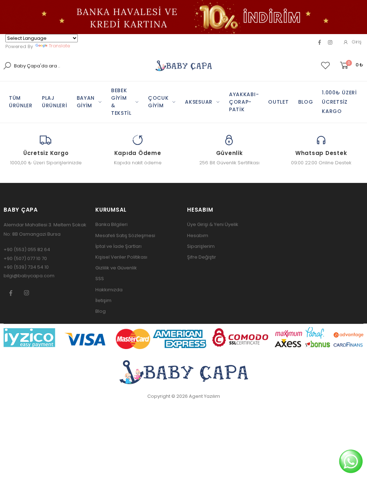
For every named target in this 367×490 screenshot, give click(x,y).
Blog (100, 311)
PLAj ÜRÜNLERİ (54, 101)
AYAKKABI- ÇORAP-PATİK (244, 102)
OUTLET (278, 101)
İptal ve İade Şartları (118, 246)
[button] (351, 65)
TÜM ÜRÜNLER (21, 101)
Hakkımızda (109, 289)
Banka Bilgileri (111, 224)
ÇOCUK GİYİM (158, 101)
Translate (59, 45)
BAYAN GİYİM (86, 101)
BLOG (305, 101)
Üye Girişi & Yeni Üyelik (212, 224)
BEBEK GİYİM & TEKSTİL (121, 102)
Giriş (357, 41)
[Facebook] (319, 42)
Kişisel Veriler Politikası (121, 257)
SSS (99, 278)
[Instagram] (26, 293)
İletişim (103, 300)
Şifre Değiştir (201, 257)
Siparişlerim (201, 246)
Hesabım (197, 235)
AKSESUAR (199, 101)
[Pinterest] (330, 42)
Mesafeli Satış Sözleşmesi (125, 235)
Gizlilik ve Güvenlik (116, 267)
